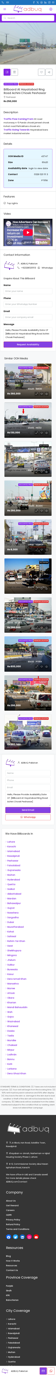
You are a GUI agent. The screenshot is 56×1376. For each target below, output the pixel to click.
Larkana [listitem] (12, 1068)
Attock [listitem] (11, 993)
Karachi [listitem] (11, 846)
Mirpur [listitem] (10, 1049)
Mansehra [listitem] (13, 983)
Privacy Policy (13, 1219)
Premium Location (26, 84)
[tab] (7, 72)
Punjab (9, 1285)
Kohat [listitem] (10, 931)
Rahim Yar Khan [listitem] (16, 941)
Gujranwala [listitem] (14, 870)
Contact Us (12, 1270)
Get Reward (12, 1205)
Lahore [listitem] (11, 841)
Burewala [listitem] (12, 969)
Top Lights (12, 203)
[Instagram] (29, 1237)
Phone (7, 298)
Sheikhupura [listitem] (14, 950)
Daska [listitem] (11, 1030)
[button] (41, 72)
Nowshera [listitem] (13, 912)
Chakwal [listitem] (12, 1045)
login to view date (38, 168)
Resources (11, 1265)
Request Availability (28, 344)
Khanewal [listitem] (12, 1026)
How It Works (13, 1260)
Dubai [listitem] (10, 922)
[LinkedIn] (22, 1237)
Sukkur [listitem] (11, 964)
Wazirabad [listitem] (13, 1021)
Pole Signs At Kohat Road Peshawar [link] (27, 540)
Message (9, 324)
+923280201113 (28, 267)
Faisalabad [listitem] (13, 865)
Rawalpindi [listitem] (13, 855)
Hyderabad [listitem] (13, 879)
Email (7, 311)
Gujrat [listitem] (11, 908)
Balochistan (12, 1300)
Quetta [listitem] (11, 884)
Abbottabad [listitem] (14, 893)
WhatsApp (47, 267)
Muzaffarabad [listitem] (15, 926)
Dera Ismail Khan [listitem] (16, 978)
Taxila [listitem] (10, 1035)
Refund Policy (13, 1224)
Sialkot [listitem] (11, 889)
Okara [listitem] (10, 997)
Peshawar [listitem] (12, 860)
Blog (8, 1256)
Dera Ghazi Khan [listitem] (16, 1073)
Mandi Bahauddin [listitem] (17, 1007)
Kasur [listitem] (10, 974)
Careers (10, 1210)
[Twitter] (15, 1237)
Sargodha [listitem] (13, 917)
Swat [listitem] (10, 945)
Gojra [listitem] (10, 1016)
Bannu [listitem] (11, 1059)
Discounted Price (11, 84)
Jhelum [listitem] (11, 960)
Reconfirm (44, 446)
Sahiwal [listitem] (11, 936)
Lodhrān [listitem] (12, 1054)
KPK (8, 1295)
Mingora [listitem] (12, 955)
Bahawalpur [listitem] (14, 903)
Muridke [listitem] (11, 1040)
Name (7, 285)
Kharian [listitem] (11, 1002)
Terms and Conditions (17, 1229)
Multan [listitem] (11, 874)
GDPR (9, 1215)
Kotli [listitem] (9, 1064)
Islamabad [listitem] (13, 851)
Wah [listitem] (9, 1012)
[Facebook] (8, 1237)
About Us (11, 1200)
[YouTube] (36, 1237)
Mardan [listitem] (11, 898)
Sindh (9, 1290)
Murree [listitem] (11, 988)
